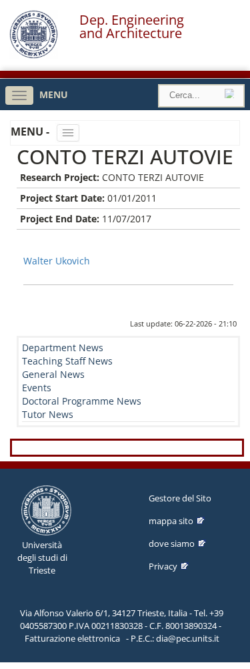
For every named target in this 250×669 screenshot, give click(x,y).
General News (53, 374)
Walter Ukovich (56, 260)
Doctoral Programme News (81, 401)
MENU (53, 94)
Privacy (163, 566)
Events (36, 387)
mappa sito (171, 521)
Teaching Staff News (67, 361)
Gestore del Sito (180, 498)
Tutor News (47, 414)
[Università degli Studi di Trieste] (33, 55)
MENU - (31, 131)
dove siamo (172, 543)
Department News (62, 347)
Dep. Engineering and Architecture (131, 26)
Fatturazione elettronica (72, 638)
